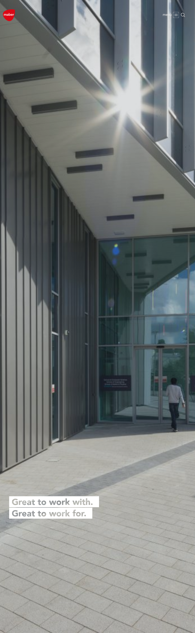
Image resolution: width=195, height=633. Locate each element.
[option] (97, 316)
